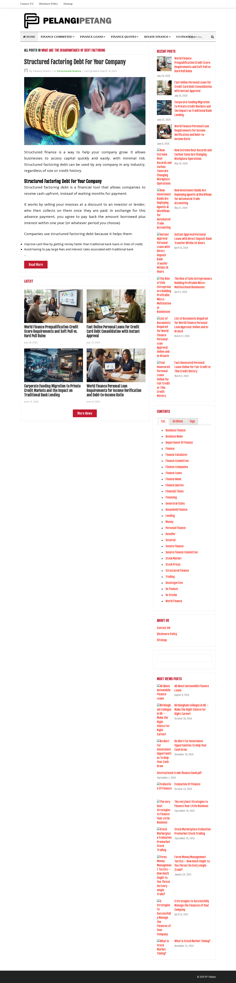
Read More (36, 265)
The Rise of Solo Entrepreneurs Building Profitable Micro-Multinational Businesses (193, 283)
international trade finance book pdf (179, 773)
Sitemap (68, 3)
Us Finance (184, 36)
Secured (171, 540)
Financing (171, 497)
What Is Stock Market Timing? (192, 941)
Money (169, 522)
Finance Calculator (177, 455)
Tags (192, 421)
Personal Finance (176, 528)
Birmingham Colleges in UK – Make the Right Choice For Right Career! (191, 709)
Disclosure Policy (48, 3)
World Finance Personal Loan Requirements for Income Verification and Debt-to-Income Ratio (114, 390)
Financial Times (175, 491)
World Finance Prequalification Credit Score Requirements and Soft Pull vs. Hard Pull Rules (51, 331)
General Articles (175, 503)
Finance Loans (91, 36)
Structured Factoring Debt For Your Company (75, 62)
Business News (174, 436)
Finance (170, 448)
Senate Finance (156, 36)
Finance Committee (56, 36)
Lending (170, 516)
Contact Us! (27, 3)
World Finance (174, 601)
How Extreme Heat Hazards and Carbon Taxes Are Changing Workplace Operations (193, 154)
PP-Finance (210, 976)
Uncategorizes (174, 583)
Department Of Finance (179, 442)
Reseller (171, 534)
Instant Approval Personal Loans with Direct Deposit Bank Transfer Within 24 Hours (193, 239)
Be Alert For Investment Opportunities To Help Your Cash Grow (190, 745)
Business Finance (176, 430)
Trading (170, 577)
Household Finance (177, 509)
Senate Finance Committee (182, 552)
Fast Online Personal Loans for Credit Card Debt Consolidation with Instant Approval (113, 331)
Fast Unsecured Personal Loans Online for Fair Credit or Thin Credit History (192, 367)
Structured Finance (69, 71)
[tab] (163, 421)
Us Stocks (171, 595)
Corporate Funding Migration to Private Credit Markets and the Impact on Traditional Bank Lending (52, 390)
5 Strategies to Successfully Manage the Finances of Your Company (191, 905)
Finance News (173, 479)
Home (30, 36)
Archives (178, 421)
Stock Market (174, 558)
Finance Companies (177, 467)
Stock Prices (173, 564)
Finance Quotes (123, 36)
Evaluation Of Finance (187, 784)
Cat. (163, 421)
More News (84, 413)
